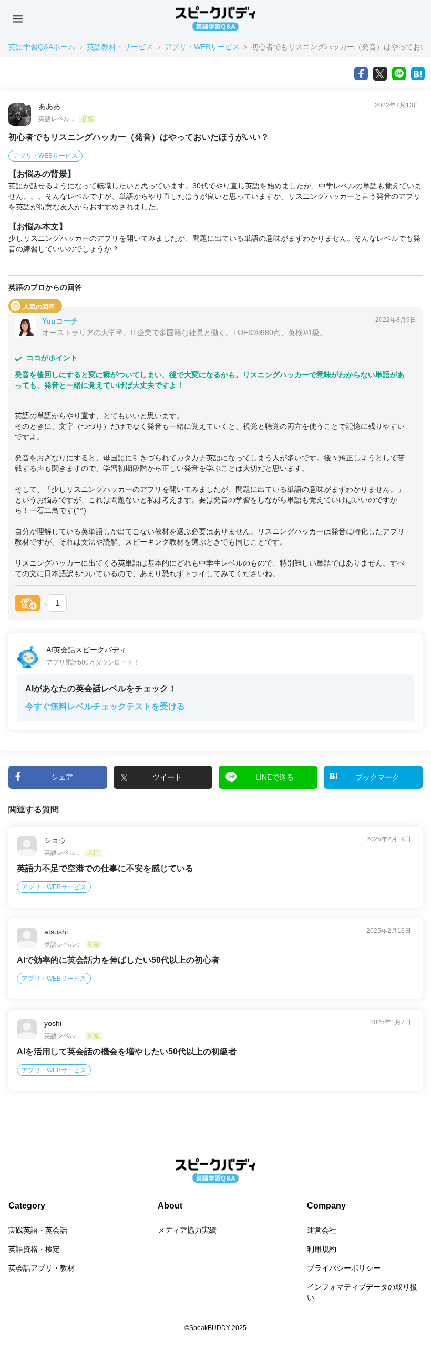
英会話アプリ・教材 (41, 1268)
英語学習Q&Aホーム (41, 47)
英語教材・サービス (120, 47)
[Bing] (418, 73)
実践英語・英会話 (37, 1230)
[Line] (399, 73)
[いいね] (27, 603)
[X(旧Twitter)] (380, 73)
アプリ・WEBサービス (202, 47)
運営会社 (321, 1230)
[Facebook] (361, 73)
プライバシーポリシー (344, 1268)
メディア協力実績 (187, 1230)
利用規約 (321, 1249)
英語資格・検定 (34, 1249)
